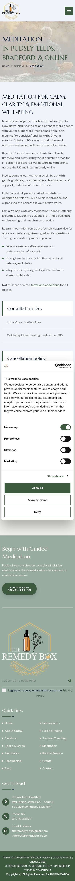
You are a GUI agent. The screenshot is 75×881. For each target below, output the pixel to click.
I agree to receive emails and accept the (40, 693)
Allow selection (37, 500)
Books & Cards (15, 745)
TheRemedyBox (59, 874)
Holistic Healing (52, 730)
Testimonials (13, 760)
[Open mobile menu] (69, 11)
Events (47, 760)
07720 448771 (22, 819)
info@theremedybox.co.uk (29, 836)
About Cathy (13, 730)
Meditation (49, 745)
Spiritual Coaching (54, 738)
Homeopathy (51, 723)
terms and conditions (45, 285)
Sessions (19, 66)
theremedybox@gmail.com (30, 831)
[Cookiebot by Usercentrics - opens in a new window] (55, 366)
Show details (55, 476)
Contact (48, 768)
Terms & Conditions (15, 857)
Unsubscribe (37, 861)
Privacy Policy (41, 857)
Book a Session (52, 753)
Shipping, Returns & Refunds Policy (28, 866)
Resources (12, 753)
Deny (37, 511)
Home (5, 66)
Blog (8, 768)
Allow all (37, 487)
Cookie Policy (62, 857)
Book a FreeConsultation (19, 589)
